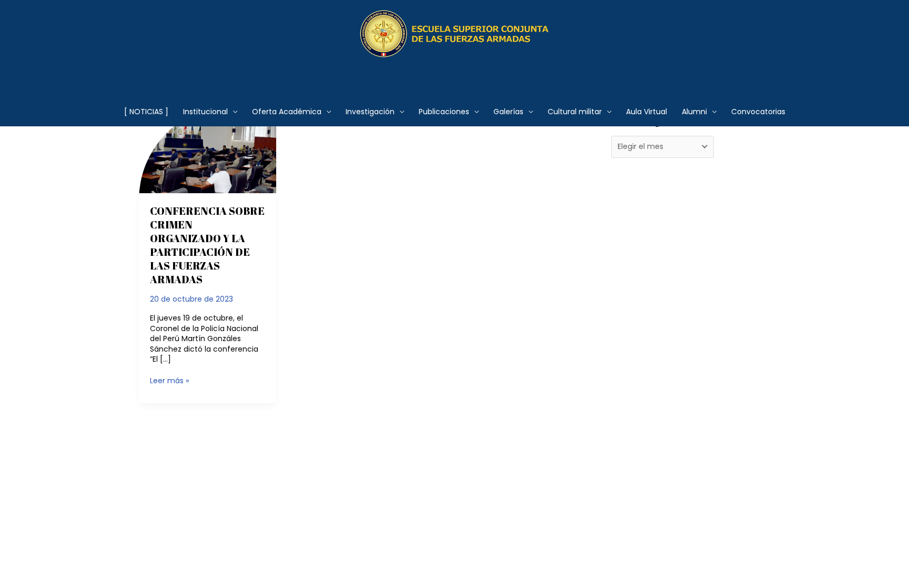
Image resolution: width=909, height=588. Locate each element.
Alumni (694, 111)
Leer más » (169, 381)
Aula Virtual (646, 111)
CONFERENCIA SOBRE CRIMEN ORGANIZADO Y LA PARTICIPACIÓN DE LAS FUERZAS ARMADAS (207, 245)
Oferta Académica (286, 111)
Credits (411, 474)
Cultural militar (575, 111)
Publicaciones (444, 111)
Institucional (205, 111)
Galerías (508, 111)
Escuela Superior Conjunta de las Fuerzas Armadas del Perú (454, 71)
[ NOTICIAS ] (146, 111)
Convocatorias (758, 111)
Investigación (370, 111)
